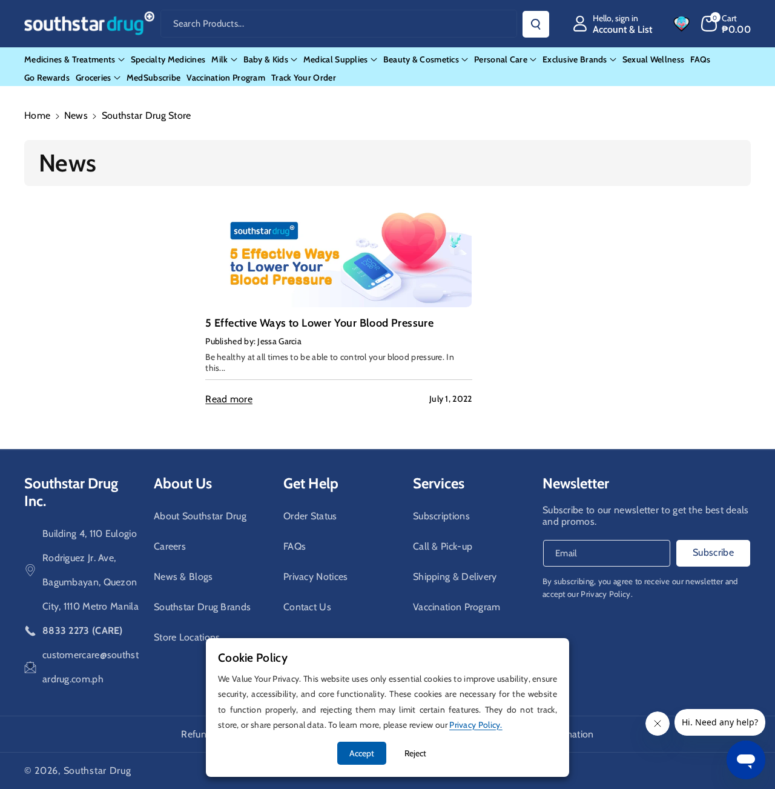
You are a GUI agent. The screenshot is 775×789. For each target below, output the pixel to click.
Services (438, 483)
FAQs (294, 546)
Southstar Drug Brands (202, 607)
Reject (415, 753)
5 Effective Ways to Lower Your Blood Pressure (319, 323)
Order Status (310, 516)
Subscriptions (441, 516)
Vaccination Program (457, 607)
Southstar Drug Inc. (71, 492)
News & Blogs (183, 576)
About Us (183, 483)
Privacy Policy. (607, 594)
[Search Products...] (536, 24)
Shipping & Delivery (455, 576)
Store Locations (187, 637)
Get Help (310, 483)
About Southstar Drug (200, 516)
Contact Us (307, 607)
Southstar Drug (97, 770)
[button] (726, 23)
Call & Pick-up (442, 546)
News (76, 115)
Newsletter (575, 483)
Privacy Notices (315, 576)
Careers (170, 546)
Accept (361, 753)
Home (37, 115)
